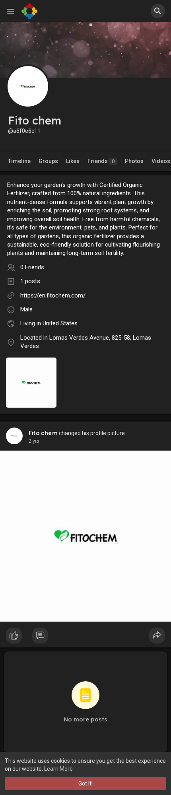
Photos (134, 161)
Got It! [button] (85, 783)
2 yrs (34, 441)
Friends (101, 161)
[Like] (85, 637)
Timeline (19, 161)
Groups (48, 161)
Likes (73, 161)
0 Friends (32, 267)
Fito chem (43, 433)
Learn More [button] (58, 769)
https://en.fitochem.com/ (53, 295)
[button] (158, 11)
